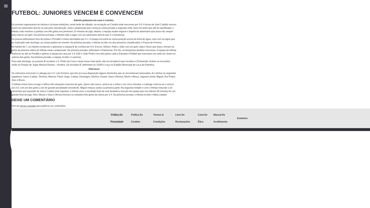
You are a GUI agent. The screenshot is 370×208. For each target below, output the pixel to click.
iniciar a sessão (28, 106)
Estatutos (242, 118)
